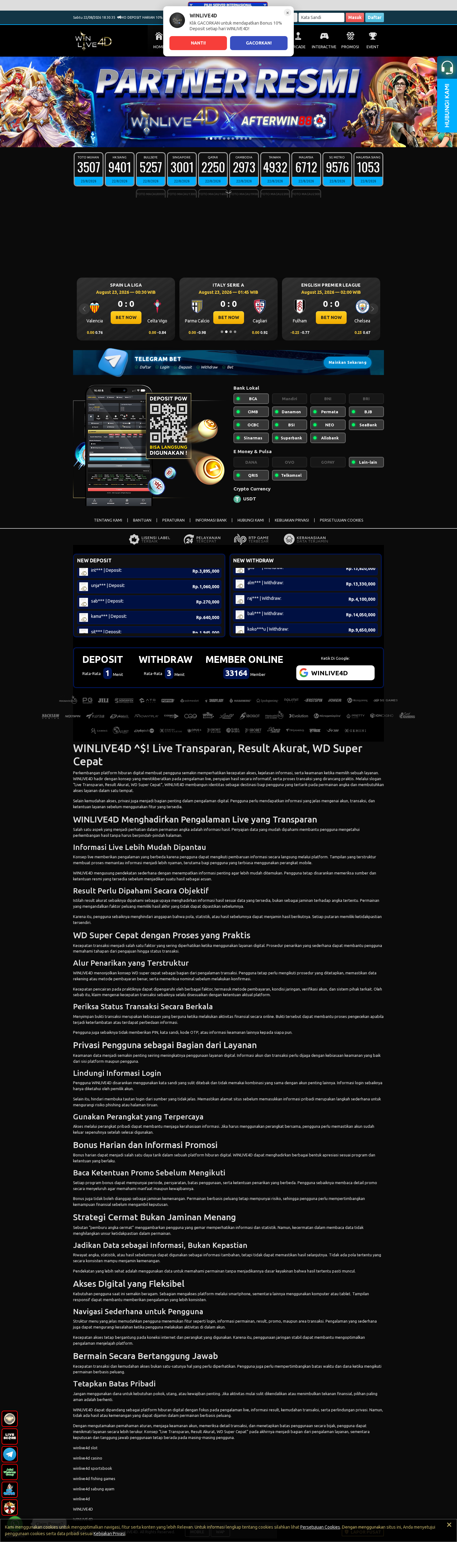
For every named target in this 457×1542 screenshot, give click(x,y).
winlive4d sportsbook (92, 1468)
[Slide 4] (220, 138)
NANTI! (198, 42)
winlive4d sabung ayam (93, 1489)
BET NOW (126, 317)
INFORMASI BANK (211, 520)
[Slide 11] (250, 138)
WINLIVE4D (83, 778)
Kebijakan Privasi (109, 1533)
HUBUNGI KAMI (251, 520)
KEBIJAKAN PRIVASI (292, 520)
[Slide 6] (228, 138)
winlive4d (81, 1499)
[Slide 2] (211, 138)
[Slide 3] (215, 138)
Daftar (374, 17)
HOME (158, 47)
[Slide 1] (206, 138)
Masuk (355, 17)
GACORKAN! (259, 42)
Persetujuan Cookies (320, 1527)
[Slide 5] (224, 138)
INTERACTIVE (324, 47)
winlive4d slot (85, 1448)
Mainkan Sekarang (348, 362)
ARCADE (298, 47)
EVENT (373, 47)
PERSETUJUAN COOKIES (341, 520)
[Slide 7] (233, 138)
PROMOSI (350, 47)
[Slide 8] (237, 138)
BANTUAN (142, 520)
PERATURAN (173, 520)
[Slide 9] (241, 138)
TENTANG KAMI (108, 520)
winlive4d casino (87, 1458)
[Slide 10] (246, 138)
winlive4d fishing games (94, 1478)
